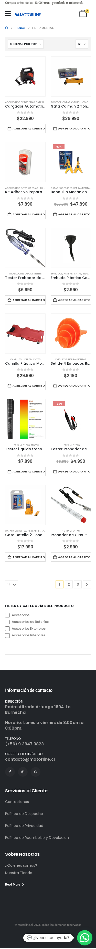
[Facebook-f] (10, 772)
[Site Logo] (28, 14)
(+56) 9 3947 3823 (24, 744)
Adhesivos (41, 188)
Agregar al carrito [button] (29, 128)
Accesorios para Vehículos (68, 102)
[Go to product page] (25, 76)
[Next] (87, 584)
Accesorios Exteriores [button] (29, 628)
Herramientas (82, 188)
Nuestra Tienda (18, 872)
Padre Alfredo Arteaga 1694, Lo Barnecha (38, 709)
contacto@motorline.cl (30, 759)
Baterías (41, 102)
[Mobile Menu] (8, 13)
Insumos (87, 273)
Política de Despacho (24, 813)
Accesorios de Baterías (20, 102)
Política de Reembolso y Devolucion (37, 837)
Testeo (35, 445)
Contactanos (17, 801)
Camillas (16, 359)
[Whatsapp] (35, 772)
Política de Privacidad (24, 825)
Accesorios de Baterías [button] (30, 622)
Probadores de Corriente (25, 273)
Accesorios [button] (20, 615)
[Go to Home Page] (6, 28)
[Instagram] (23, 772)
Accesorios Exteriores (19, 188)
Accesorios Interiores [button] (28, 635)
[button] (84, 937)
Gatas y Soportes (61, 188)
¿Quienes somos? (21, 865)
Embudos (56, 273)
